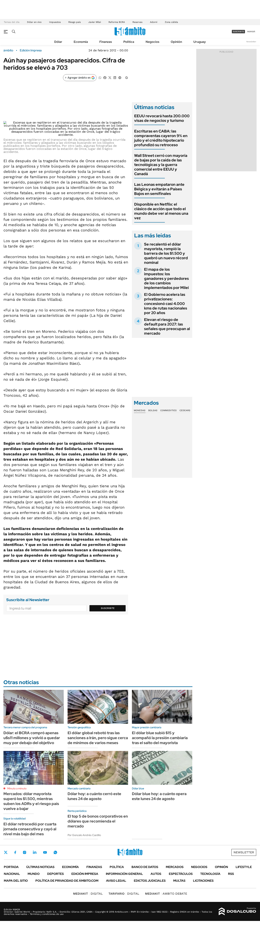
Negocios (152, 42)
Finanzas (105, 42)
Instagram (24, 852)
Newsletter (251, 42)
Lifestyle (244, 867)
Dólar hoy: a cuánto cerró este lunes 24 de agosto (94, 796)
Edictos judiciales (150, 881)
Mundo (34, 874)
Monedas (139, 410)
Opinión (176, 42)
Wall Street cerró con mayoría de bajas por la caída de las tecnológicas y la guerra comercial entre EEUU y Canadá (160, 164)
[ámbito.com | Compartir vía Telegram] (119, 77)
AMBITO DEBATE (166, 893)
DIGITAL (88, 893)
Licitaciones (203, 881)
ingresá (251, 31)
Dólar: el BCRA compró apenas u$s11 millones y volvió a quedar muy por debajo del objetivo (31, 737)
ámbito (8, 50)
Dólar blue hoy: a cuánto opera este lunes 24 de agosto (159, 796)
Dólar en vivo (34, 22)
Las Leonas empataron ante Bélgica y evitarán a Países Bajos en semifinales (159, 189)
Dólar (58, 42)
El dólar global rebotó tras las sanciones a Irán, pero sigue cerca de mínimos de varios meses (98, 737)
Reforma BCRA (116, 22)
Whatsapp (55, 852)
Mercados (174, 867)
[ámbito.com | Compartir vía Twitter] (109, 77)
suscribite (238, 31)
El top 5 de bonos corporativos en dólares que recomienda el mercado (98, 821)
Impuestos (55, 22)
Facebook (15, 852)
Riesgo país (74, 22)
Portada (11, 867)
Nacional (12, 874)
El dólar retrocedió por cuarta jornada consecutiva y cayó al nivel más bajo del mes (29, 829)
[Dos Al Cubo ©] (237, 911)
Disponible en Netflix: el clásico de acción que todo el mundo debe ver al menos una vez (161, 211)
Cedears (184, 410)
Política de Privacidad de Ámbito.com (66, 881)
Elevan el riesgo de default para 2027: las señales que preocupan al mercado (167, 326)
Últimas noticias (40, 867)
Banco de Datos (145, 867)
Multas (179, 881)
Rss (231, 874)
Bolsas (152, 410)
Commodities (168, 410)
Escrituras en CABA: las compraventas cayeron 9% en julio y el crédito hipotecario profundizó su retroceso (160, 138)
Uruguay (199, 42)
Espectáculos (181, 874)
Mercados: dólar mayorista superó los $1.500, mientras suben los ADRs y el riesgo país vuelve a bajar (31, 801)
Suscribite (108, 608)
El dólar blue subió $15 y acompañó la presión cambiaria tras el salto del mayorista (160, 737)
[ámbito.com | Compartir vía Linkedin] (114, 77)
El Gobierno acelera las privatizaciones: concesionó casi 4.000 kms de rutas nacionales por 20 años (165, 303)
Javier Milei (94, 22)
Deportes (55, 874)
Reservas (137, 22)
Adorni (153, 22)
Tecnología (210, 874)
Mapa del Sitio (16, 881)
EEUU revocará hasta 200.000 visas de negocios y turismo (162, 118)
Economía (81, 42)
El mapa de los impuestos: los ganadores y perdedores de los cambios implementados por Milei (166, 278)
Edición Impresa (84, 874)
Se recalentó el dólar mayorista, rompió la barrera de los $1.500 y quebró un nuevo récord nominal (166, 253)
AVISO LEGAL (116, 881)
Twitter (6, 852)
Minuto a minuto (16, 788)
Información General (124, 874)
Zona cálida (171, 22)
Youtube (45, 852)
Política (128, 42)
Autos (156, 874)
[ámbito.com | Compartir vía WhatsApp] (99, 77)
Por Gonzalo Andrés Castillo (84, 835)
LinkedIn (34, 852)
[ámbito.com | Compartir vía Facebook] (104, 77)
